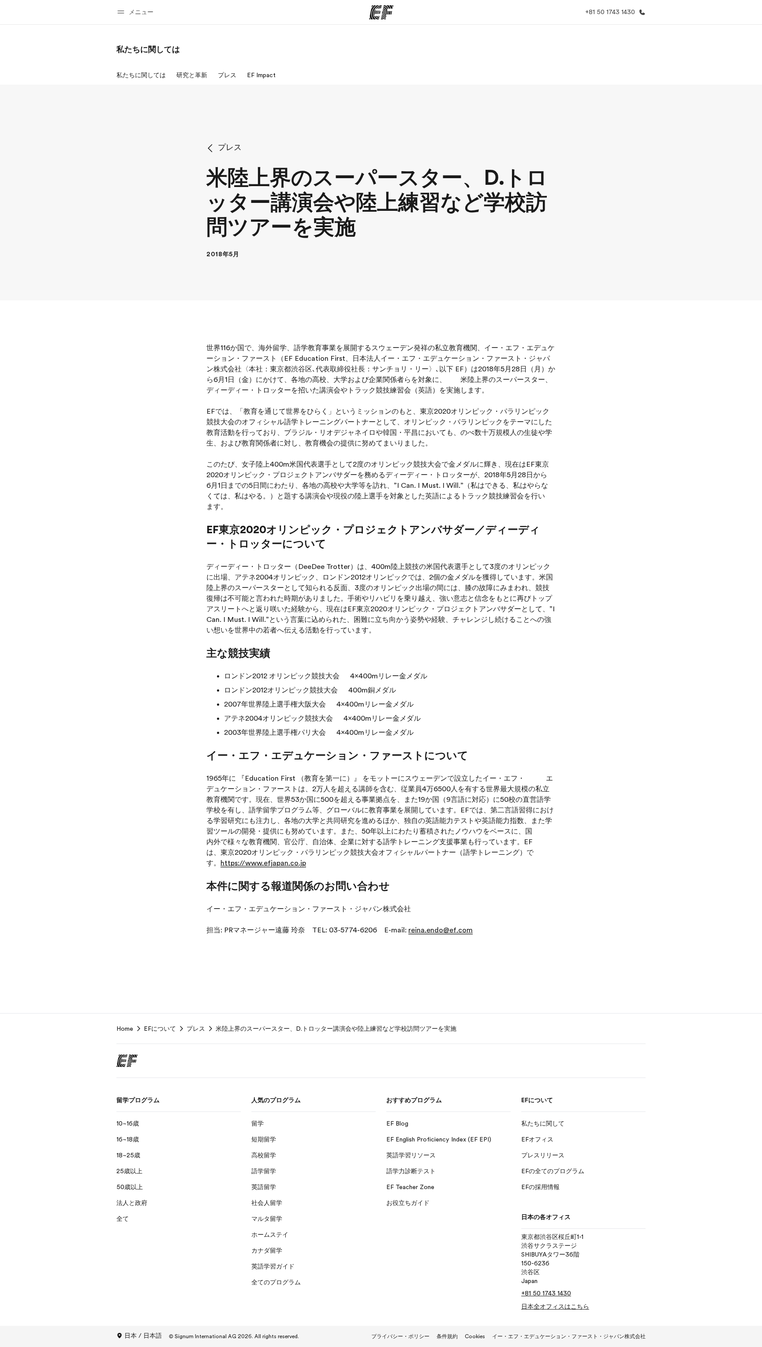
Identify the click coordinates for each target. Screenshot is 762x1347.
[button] (136, 12)
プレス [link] (196, 1028)
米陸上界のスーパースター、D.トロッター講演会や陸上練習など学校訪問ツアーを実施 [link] (336, 1028)
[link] (148, 49)
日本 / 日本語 (143, 1335)
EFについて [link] (160, 1028)
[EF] (381, 12)
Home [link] (124, 1028)
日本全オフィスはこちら (555, 1306)
